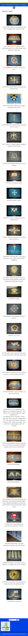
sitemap (4, 633)
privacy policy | (14, 633)
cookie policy (8, 633)
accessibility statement (21, 633)
